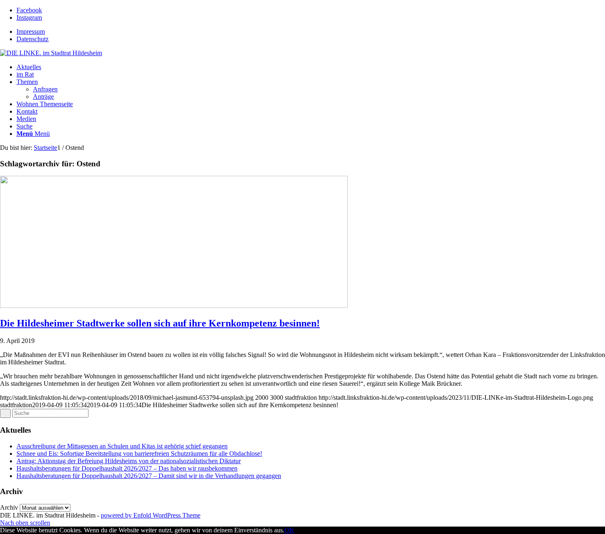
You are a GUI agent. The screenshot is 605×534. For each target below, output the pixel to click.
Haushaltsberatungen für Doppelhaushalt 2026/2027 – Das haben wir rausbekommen (126, 468)
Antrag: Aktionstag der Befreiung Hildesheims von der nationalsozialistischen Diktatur (128, 460)
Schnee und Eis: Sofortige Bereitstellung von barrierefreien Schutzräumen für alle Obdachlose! (139, 453)
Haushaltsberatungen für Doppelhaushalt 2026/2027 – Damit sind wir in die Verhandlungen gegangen (148, 475)
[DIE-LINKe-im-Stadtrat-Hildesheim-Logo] (51, 52)
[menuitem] (310, 31)
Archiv (9, 507)
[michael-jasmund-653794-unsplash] (174, 305)
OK (289, 530)
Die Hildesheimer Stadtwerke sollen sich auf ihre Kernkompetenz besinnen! (160, 323)
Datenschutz (32, 38)
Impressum (30, 31)
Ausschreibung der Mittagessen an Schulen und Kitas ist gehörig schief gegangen (122, 446)
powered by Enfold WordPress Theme (150, 515)
